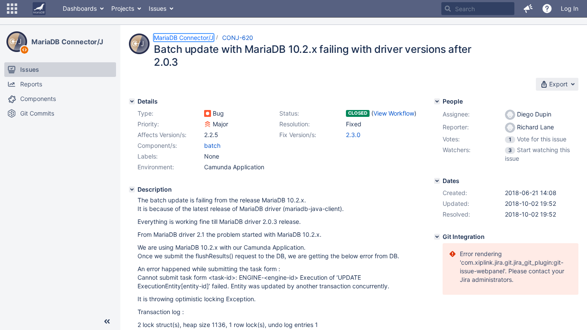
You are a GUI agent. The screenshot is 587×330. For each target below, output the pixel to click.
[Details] (132, 101)
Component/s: (157, 145)
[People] (437, 101)
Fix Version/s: (297, 134)
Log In (569, 8)
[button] (12, 8)
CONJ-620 (237, 37)
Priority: (148, 124)
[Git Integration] (437, 237)
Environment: (156, 167)
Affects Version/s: (162, 134)
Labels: (148, 156)
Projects (122, 8)
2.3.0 (353, 134)
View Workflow (393, 113)
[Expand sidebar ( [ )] (107, 321)
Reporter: (456, 127)
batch (212, 145)
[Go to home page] (39, 8)
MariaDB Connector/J (67, 41)
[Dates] (437, 181)
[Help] (547, 8)
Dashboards (80, 8)
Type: (145, 113)
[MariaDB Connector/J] (16, 41)
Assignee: (456, 114)
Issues (157, 8)
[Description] (132, 189)
